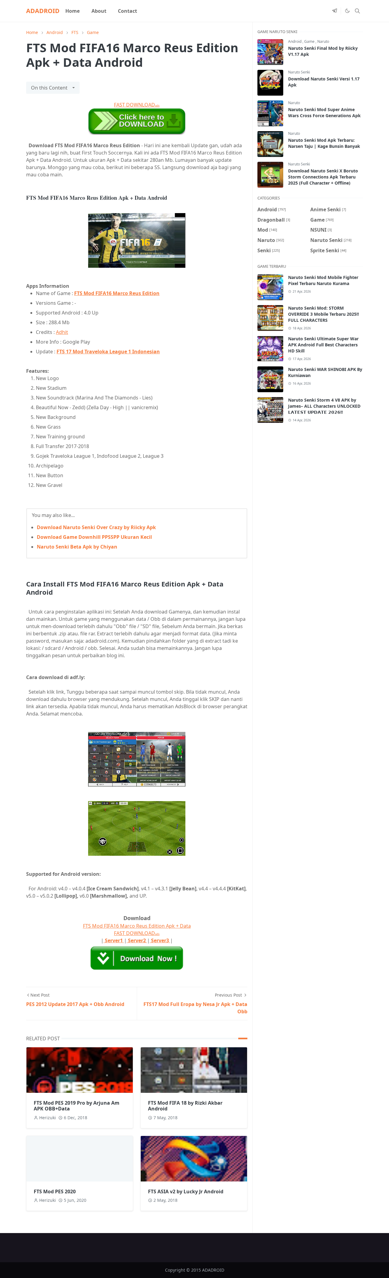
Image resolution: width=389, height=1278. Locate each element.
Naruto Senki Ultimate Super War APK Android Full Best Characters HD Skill (323, 345)
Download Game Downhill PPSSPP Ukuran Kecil (94, 537)
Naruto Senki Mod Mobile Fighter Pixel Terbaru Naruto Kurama (323, 280)
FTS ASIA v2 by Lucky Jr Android (185, 1191)
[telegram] (334, 11)
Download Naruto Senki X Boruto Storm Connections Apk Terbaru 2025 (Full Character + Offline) (323, 177)
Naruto (323, 41)
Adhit (62, 332)
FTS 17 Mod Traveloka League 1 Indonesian (108, 351)
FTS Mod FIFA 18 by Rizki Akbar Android (185, 1106)
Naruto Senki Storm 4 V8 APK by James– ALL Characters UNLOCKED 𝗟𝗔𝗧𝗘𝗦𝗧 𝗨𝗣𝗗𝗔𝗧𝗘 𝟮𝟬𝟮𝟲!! (324, 406)
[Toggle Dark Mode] (347, 11)
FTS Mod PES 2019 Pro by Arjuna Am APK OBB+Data (76, 1106)
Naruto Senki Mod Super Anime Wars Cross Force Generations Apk (324, 112)
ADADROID (43, 11)
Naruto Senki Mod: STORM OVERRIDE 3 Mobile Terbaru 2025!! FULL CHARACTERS (323, 314)
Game (309, 41)
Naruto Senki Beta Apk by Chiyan (77, 546)
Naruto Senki (299, 72)
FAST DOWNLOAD (137, 104)
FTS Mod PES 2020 (55, 1191)
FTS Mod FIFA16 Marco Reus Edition (117, 293)
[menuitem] (72, 11)
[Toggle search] (357, 10)
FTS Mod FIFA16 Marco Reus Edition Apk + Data (137, 926)
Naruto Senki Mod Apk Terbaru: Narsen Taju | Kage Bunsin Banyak (324, 143)
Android (295, 41)
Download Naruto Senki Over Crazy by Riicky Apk (96, 527)
